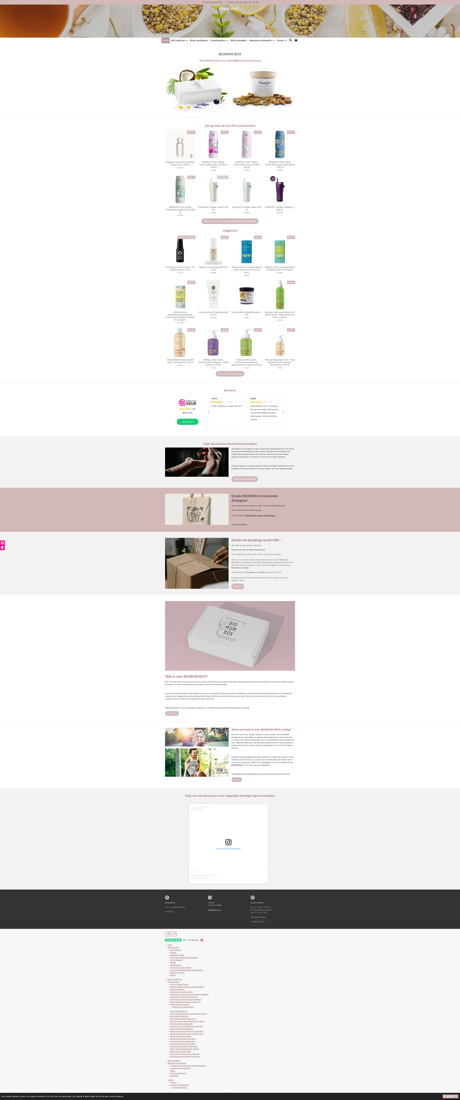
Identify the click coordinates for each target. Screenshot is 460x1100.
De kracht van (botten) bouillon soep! (184, 1046)
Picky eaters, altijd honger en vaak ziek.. (185, 1054)
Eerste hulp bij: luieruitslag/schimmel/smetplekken (189, 994)
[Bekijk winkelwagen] (295, 40)
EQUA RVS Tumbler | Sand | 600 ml (213, 208)
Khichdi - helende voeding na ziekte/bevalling (187, 987)
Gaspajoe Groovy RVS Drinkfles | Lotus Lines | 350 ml (180, 163)
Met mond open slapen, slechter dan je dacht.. (187, 1021)
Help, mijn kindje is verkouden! (181, 1024)
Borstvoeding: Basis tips (179, 1016)
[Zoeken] (290, 40)
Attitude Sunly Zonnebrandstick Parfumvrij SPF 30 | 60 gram (280, 268)
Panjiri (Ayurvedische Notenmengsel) (184, 958)
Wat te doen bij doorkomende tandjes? (184, 1049)
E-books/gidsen (173, 982)
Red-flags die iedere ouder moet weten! (185, 1056)
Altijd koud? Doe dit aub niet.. (181, 1036)
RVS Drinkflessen (176, 960)
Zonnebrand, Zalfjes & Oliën (180, 968)
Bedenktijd (174, 1076)
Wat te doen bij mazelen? (179, 1004)
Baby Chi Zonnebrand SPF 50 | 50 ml (213, 268)
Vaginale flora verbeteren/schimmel (183, 997)
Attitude (173, 953)
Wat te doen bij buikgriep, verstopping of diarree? (188, 1014)
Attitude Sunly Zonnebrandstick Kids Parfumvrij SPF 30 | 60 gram (247, 269)
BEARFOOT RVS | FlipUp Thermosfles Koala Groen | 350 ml (180, 209)
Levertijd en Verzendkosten (180, 1068)
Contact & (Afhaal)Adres (179, 1085)
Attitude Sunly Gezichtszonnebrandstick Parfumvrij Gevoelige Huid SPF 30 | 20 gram (180, 316)
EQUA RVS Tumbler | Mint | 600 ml (246, 208)
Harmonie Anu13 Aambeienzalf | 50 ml (213, 313)
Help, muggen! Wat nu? (178, 1011)
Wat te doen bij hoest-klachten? (182, 1029)
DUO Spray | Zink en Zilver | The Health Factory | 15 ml (180, 268)
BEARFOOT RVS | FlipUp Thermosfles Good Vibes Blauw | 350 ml (280, 164)
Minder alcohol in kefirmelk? (180, 1051)
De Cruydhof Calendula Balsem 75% (246, 313)
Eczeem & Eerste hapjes (179, 984)
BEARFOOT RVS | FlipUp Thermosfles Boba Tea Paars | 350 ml (213, 164)
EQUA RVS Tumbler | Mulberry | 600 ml (279, 208)
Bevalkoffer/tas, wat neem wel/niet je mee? (187, 1034)
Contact (171, 1080)
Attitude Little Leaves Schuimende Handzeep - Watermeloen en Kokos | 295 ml (247, 362)
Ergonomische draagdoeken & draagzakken (186, 970)
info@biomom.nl (214, 910)
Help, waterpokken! (177, 989)
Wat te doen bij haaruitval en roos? (183, 1019)
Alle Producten (173, 947)
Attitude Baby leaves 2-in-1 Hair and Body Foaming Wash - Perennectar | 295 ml (280, 362)
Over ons (173, 1082)
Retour (172, 1071)
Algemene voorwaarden (177, 1063)
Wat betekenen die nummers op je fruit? (185, 1002)
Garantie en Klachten (178, 1073)
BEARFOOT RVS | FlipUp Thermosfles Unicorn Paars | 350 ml (246, 164)
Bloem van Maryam (175, 979)
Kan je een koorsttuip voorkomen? (183, 1044)
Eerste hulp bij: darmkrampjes (181, 992)
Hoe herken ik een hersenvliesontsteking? (185, 999)
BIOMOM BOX (237, 765)
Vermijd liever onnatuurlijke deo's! (182, 1041)
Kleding (173, 975)
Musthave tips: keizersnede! (183, 1007)
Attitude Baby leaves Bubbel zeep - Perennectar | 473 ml (180, 361)
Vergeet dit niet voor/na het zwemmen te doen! (188, 1066)
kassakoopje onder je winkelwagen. (261, 515)
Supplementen (175, 965)
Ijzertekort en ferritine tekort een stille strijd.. (186, 1026)
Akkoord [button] (450, 1096)
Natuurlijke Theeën (177, 955)
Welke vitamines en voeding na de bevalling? (187, 1031)
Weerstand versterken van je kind (182, 1039)
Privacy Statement (180, 1088)
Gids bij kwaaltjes (174, 1061)
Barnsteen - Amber (177, 973)
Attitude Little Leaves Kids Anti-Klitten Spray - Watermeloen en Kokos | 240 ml (280, 315)
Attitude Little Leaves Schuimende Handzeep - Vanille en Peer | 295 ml (213, 362)
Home (170, 945)
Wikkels (173, 963)
